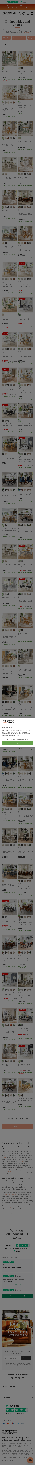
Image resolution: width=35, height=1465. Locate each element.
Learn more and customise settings (17, 739)
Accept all (17, 743)
